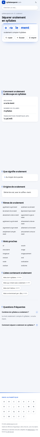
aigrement (10, 228)
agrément (10, 207)
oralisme (24, 266)
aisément (28, 207)
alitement (28, 228)
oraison (5, 258)
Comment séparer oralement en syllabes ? (18, 325)
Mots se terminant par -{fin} (15, 293)
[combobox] (20, 7)
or (3, 246)
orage (23, 250)
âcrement (10, 211)
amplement (9, 233)
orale (4, 262)
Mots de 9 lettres (11, 288)
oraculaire (6, 250)
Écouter (22, 38)
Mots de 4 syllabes (12, 277)
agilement (10, 221)
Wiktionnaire (31, 430)
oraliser (5, 266)
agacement (27, 216)
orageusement (26, 254)
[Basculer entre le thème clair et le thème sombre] (36, 2)
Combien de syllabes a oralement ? (15, 312)
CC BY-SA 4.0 (10, 432)
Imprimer (34, 38)
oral (22, 258)
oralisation (24, 262)
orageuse (6, 254)
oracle (23, 246)
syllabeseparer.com (7, 13)
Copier (10, 38)
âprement (28, 211)
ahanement (28, 222)
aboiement (11, 215)
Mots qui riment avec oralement (16, 283)
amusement (28, 233)
